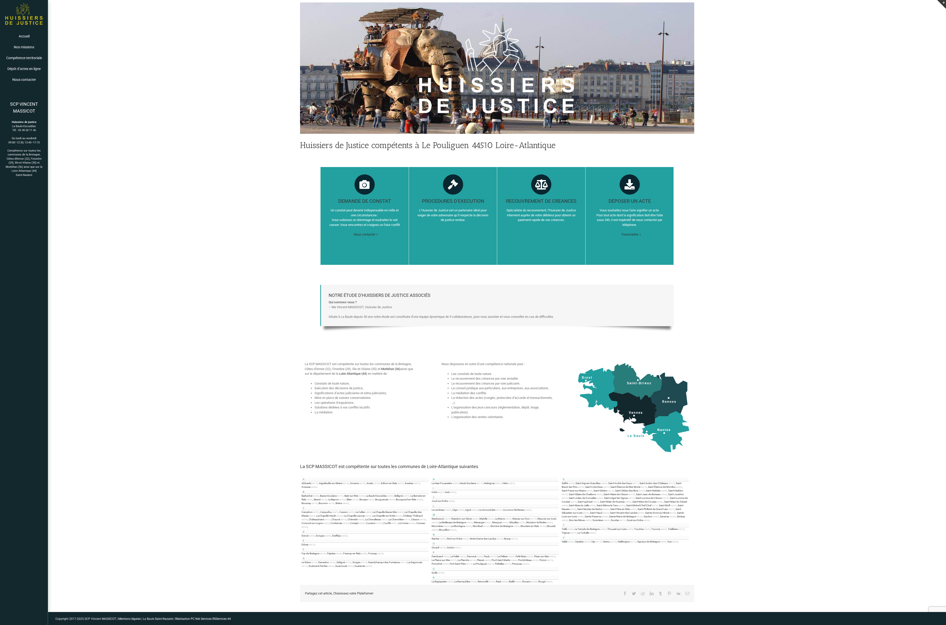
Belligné (398, 495)
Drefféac (336, 535)
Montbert (478, 526)
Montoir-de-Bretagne (501, 526)
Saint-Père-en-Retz (620, 509)
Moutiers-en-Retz (530, 526)
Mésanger (479, 522)
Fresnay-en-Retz (352, 553)
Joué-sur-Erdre (440, 501)
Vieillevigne (623, 541)
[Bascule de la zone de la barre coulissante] (941, 4)
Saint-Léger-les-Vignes (616, 498)
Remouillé (483, 581)
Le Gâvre (306, 562)
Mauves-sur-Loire (547, 518)
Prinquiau (517, 563)
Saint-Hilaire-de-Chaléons (582, 494)
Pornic (543, 560)
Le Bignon (333, 499)
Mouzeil (551, 526)
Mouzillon (444, 529)
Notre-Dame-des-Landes (483, 538)
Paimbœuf (437, 556)
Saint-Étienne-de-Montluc (662, 487)
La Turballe (583, 532)
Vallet (564, 541)
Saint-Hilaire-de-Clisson (616, 494)
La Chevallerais (373, 519)
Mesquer (497, 522)
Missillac (514, 522)
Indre (434, 492)
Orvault (435, 547)
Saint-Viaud (596, 512)
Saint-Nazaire (24, 175)
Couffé (387, 523)
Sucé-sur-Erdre (635, 520)
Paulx (487, 556)
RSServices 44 (221, 619)
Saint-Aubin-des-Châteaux (654, 483)
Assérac (409, 483)
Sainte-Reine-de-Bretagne (622, 516)
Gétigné (341, 562)
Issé (447, 492)
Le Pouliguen (480, 563)
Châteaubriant (316, 519)
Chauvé (336, 519)
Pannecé (471, 556)
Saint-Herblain (653, 490)
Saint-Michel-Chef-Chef (638, 505)
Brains (339, 503)
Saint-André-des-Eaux (620, 483)
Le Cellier (360, 512)
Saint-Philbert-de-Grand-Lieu (653, 509)
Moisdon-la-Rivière (536, 522)
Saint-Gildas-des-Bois (626, 490)
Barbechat (307, 495)
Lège (454, 509)
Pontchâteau (525, 560)
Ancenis (354, 483)
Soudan (615, 520)
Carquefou (326, 512)
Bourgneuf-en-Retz (406, 499)
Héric (505, 483)
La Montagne (458, 526)
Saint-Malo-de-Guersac (612, 501)
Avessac (306, 487)
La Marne (500, 518)
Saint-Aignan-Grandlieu (588, 483)
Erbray (305, 544)
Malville (483, 518)
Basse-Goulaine (328, 495)
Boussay (306, 503)
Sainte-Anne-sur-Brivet (657, 512)
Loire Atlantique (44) (24, 170)
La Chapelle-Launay (354, 515)
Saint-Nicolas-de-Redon (590, 509)
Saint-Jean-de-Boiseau (648, 494)
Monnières (437, 526)
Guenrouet (341, 566)
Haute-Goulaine (467, 483)
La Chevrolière (396, 519)
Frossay (372, 553)
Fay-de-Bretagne (310, 553)
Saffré (565, 483)
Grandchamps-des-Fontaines (384, 562)
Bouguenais (381, 499)
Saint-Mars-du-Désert (675, 501)
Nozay (507, 538)
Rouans (526, 581)
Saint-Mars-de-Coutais (644, 501)
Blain (349, 499)
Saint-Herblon (675, 490)
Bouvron (323, 503)
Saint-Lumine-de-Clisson (649, 498)
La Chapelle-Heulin (326, 515)
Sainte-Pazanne (593, 516)
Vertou (606, 541)
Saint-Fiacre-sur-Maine (574, 490)
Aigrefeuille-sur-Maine (330, 483)
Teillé (564, 529)
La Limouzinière (487, 509)
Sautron (648, 516)
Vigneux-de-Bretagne (648, 541)
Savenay (664, 516)
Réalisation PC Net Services (193, 619)
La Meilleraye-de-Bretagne (452, 522)
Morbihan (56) (14, 167)
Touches (639, 529)
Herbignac (489, 483)
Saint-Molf (664, 505)
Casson (343, 512)
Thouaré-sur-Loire (616, 529)
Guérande (360, 566)
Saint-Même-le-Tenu (608, 505)
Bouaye (363, 499)
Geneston (323, 562)
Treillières (673, 529)
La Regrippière (439, 581)
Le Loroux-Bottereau (514, 509)
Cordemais (336, 523)
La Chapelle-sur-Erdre (383, 515)
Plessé (480, 560)
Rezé (498, 581)
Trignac (566, 532)
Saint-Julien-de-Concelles (582, 498)
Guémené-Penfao (318, 566)
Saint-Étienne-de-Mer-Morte (625, 487)
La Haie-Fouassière (442, 483)
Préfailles (499, 563)
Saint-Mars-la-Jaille (579, 505)
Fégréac (331, 553)
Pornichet (437, 563)
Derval (305, 535)
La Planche (463, 560)
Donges (320, 535)
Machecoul (438, 518)
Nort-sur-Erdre (454, 538)
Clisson (415, 519)
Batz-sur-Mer (351, 495)
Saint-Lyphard (585, 501)
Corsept (354, 523)
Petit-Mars (521, 556)
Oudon (451, 547)
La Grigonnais (414, 562)
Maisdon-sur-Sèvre (461, 518)
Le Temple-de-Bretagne (587, 529)
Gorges (356, 562)
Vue (669, 541)
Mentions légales (129, 619)
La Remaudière (462, 581)
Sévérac (681, 516)
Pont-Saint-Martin (500, 560)
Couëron (371, 523)
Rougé (541, 581)
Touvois (655, 529)
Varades (579, 541)
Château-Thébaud (413, 515)
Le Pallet (455, 556)
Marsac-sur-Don (521, 518)
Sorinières (597, 520)
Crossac (420, 523)
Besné (317, 499)
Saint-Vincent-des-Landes (624, 512)
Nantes (435, 538)
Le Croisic (403, 523)
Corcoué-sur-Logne (312, 523)
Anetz (370, 483)
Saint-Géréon (600, 490)
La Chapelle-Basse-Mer (384, 512)
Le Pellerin (502, 556)
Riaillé (512, 581)
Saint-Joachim (676, 494)
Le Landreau (438, 509)
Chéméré (352, 519)
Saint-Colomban (594, 487)
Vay (593, 541)
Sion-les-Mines (577, 520)
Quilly (435, 572)
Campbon (307, 512)
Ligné (468, 509)
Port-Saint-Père (458, 563)
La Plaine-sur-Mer (441, 560)
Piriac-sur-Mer (541, 556)
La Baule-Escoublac (376, 495)
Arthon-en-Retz (389, 483)
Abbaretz (306, 483)
